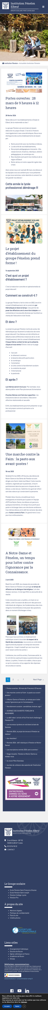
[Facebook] (12, 991)
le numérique (16, 360)
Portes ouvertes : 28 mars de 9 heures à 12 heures (24, 688)
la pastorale (15, 373)
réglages (24, 1002)
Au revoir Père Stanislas (15, 761)
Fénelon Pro (14, 898)
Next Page (38, 679)
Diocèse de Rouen (16, 951)
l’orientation (15, 363)
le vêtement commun (18, 355)
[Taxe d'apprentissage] (24, 788)
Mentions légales (16, 911)
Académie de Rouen (17, 956)
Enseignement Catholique (19, 949)
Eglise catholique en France (19, 954)
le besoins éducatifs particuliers (22, 358)
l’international (16, 371)
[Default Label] (19, 991)
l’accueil (14, 353)
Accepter (7, 1006)
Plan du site (14, 915)
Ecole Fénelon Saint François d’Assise (23, 890)
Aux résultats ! (12, 738)
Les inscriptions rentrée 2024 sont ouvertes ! (22, 750)
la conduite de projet (18, 368)
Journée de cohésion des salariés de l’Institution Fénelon (23, 766)
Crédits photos (15, 918)
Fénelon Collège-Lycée (18, 895)
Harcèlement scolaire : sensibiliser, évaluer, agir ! (24, 706)
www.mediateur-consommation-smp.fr (18, 979)
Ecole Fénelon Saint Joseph (19, 893)
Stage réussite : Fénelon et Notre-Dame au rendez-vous (21, 755)
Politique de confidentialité (19, 913)
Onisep (12, 959)
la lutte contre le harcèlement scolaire (25, 366)
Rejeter (17, 1006)
